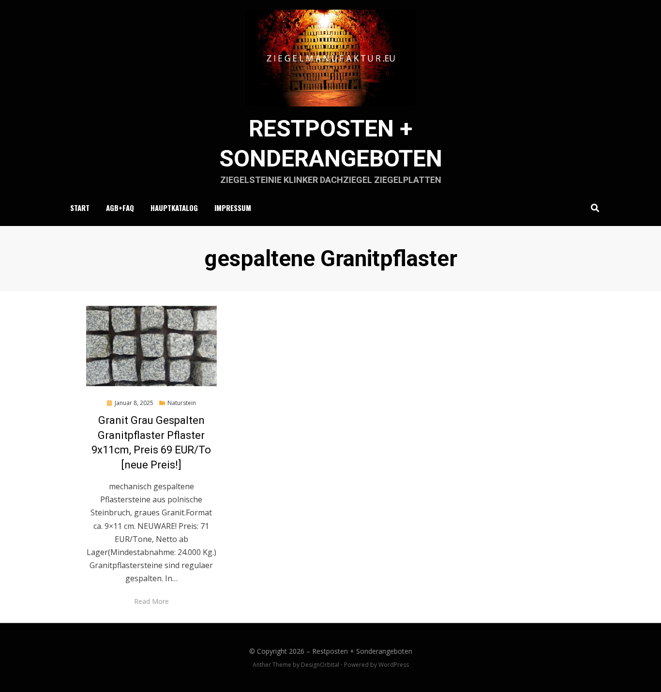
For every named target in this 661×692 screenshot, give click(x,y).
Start (80, 207)
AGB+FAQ (120, 207)
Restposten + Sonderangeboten (362, 651)
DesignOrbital (320, 665)
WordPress (393, 665)
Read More (151, 601)
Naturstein (181, 403)
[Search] (592, 207)
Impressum (232, 207)
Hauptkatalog (174, 207)
